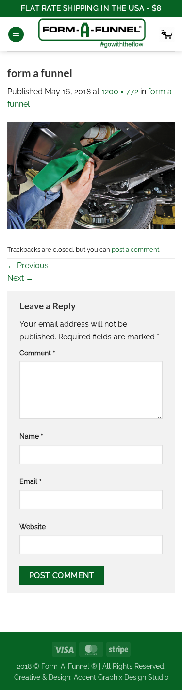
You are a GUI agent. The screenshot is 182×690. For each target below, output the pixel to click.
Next (20, 278)
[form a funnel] (91, 175)
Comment (37, 353)
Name (31, 436)
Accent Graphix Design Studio (121, 677)
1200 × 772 (119, 91)
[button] (16, 35)
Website (32, 526)
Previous (28, 265)
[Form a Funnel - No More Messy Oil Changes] (92, 34)
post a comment (135, 249)
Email (30, 481)
